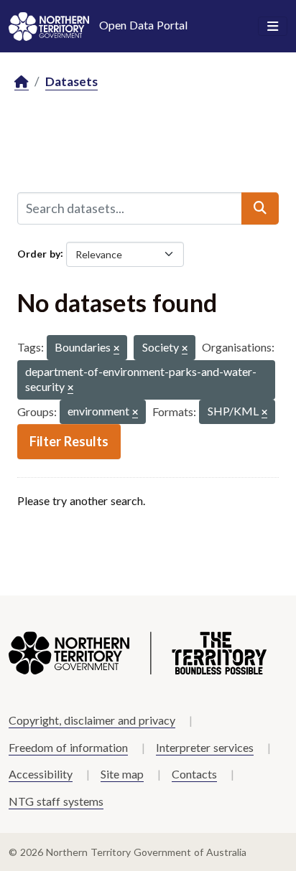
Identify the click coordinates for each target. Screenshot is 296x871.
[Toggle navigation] (272, 27)
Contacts (194, 774)
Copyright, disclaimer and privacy (92, 720)
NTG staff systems (56, 801)
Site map (122, 774)
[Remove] (116, 349)
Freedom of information (68, 747)
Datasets (71, 81)
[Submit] (260, 208)
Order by (38, 253)
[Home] (21, 82)
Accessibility (41, 774)
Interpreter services (205, 747)
